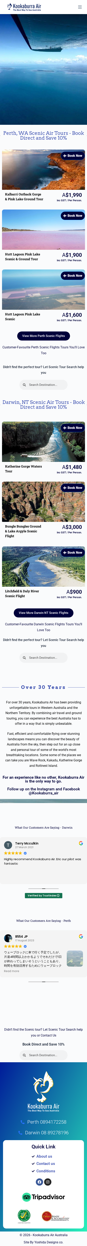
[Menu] (80, 7)
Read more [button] (11, 971)
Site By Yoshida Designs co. (43, 1242)
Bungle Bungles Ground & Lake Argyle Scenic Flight (23, 531)
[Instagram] (47, 1182)
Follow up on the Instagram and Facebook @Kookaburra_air (43, 791)
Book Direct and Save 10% (43, 1044)
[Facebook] (39, 1182)
